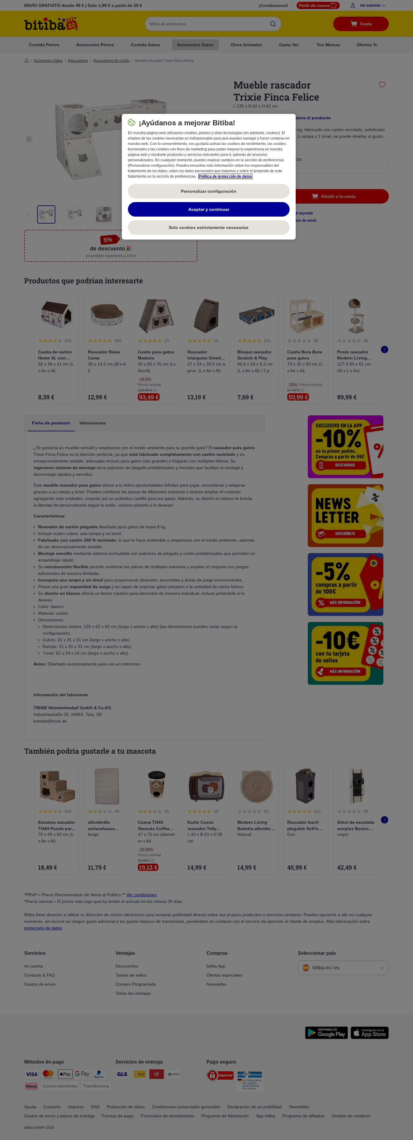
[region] (209, 177)
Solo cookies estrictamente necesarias (209, 227)
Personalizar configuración (208, 191)
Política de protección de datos (225, 176)
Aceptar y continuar (208, 209)
